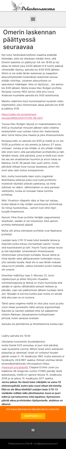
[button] (33, 19)
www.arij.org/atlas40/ (15, 367)
